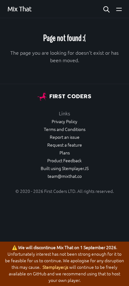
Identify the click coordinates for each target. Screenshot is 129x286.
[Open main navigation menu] (119, 9)
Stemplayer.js (55, 267)
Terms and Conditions (64, 129)
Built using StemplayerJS (65, 168)
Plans (64, 152)
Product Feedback (64, 160)
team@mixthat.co (65, 176)
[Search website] (106, 9)
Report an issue (65, 137)
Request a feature (64, 145)
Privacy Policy (64, 121)
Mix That (20, 9)
